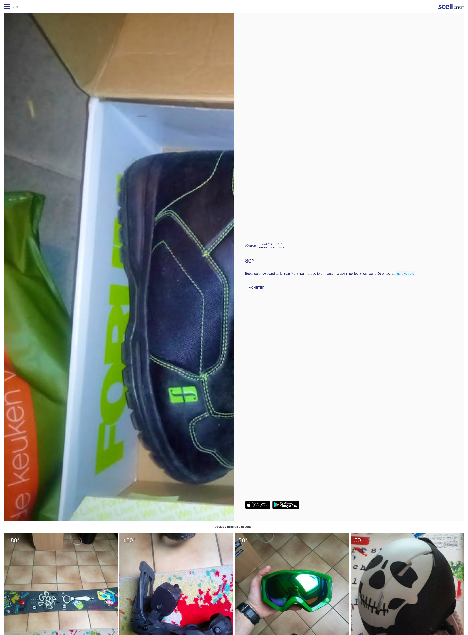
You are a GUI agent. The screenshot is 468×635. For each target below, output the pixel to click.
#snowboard (405, 273)
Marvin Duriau (277, 247)
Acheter (257, 287)
